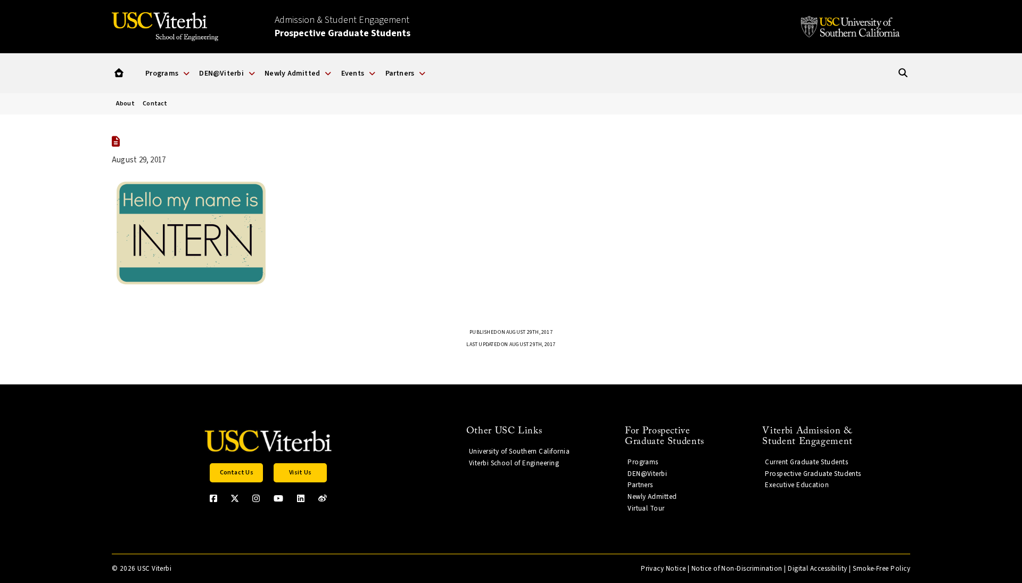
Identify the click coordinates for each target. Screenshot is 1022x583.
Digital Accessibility (817, 568)
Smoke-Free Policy (881, 568)
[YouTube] (278, 498)
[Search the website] (903, 73)
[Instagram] (256, 498)
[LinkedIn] (301, 498)
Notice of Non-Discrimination (736, 568)
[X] (235, 498)
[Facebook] (213, 498)
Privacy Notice (663, 568)
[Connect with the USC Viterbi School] (322, 498)
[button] (119, 73)
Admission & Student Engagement (342, 26)
